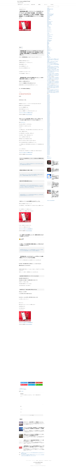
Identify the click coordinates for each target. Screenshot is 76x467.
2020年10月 (48, 113)
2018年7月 (48, 139)
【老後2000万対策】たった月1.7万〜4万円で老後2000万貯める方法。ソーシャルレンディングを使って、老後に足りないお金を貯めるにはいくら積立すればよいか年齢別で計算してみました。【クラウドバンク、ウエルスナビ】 (31, 186)
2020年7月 (48, 116)
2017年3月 (48, 152)
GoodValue (48, 16)
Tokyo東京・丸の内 (49, 24)
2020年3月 (48, 120)
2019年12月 (48, 123)
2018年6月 (48, 140)
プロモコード (48, 35)
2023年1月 (48, 101)
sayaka (22, 391)
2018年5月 (48, 141)
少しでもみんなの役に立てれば (23, 1)
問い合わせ (52, 4)
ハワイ (48, 32)
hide (21, 47)
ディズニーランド (49, 31)
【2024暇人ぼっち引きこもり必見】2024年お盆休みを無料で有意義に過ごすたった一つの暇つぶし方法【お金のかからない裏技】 (53, 67)
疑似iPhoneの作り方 (20, 4)
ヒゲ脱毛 (48, 33)
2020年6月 (48, 117)
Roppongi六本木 (49, 22)
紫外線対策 (48, 52)
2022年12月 (48, 102)
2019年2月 (48, 132)
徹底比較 (48, 43)
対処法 (48, 42)
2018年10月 (48, 136)
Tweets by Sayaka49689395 (50, 200)
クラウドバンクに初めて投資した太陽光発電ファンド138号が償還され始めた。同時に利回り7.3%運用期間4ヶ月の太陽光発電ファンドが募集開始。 (34, 428)
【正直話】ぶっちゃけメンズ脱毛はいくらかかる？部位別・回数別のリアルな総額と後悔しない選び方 (53, 59)
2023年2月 (48, 100)
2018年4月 (48, 142)
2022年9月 (48, 103)
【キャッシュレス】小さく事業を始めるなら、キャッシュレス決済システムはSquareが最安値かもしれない (53, 64)
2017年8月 (48, 149)
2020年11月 (48, 112)
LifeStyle (48, 18)
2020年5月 (48, 118)
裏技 (47, 54)
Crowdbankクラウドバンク (23, 388)
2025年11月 (48, 96)
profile (48, 20)
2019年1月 (48, 133)
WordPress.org (49, 158)
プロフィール (45, 4)
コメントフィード (49, 157)
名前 (21, 406)
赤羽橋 (48, 55)
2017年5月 (48, 150)
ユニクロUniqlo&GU (49, 38)
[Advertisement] (31, 39)
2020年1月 (48, 122)
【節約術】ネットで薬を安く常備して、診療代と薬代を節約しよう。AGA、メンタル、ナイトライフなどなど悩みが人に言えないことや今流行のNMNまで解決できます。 (55, 194)
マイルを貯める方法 (49, 36)
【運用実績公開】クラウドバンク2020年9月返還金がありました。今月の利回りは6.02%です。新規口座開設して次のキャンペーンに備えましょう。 (34, 447)
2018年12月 (48, 134)
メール (21, 409)
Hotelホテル (48, 17)
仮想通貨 (39, 4)
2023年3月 (48, 99)
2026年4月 (48, 95)
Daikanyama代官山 (49, 15)
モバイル (48, 37)
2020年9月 (48, 114)
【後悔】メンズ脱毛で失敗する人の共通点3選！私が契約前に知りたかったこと (55, 170)
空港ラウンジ (48, 50)
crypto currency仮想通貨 (50, 14)
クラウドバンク (23, 122)
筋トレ (48, 51)
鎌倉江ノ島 (48, 56)
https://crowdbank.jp (29, 114)
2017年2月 (48, 153)
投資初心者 (25, 389)
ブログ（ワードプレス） (50, 34)
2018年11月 (48, 135)
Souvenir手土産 (49, 23)
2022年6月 (48, 104)
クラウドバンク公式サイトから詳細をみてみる (26, 112)
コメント (21, 396)
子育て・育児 (48, 41)
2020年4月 (48, 119)
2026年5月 (48, 94)
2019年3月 (48, 131)
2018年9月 (48, 137)
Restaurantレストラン (50, 21)
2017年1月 (48, 154)
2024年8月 (48, 97)
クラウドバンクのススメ (26, 4)
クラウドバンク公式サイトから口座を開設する (26, 322)
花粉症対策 (48, 53)
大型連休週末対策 (49, 40)
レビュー (48, 39)
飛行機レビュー (49, 57)
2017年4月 (48, 151)
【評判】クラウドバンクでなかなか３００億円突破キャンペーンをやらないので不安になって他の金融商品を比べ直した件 (34, 435)
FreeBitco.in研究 (33, 4)
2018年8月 (48, 138)
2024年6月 (48, 98)
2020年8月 (48, 115)
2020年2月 (48, 121)
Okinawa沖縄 (48, 19)
